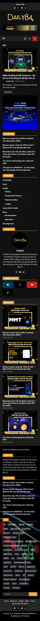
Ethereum (7, 562)
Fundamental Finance (13, 196)
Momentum (8, 575)
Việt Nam (16, 588)
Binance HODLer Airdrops (13, 541)
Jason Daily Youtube (34, 38)
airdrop (21, 525)
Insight (5, 188)
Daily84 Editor (10, 81)
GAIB (5, 567)
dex (13, 558)
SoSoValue (24, 584)
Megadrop (31, 567)
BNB (32, 550)
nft (24, 575)
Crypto (24, 554)
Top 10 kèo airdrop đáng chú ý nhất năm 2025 (20, 423)
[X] (18, 7)
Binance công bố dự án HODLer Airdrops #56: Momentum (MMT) (20, 318)
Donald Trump (22, 558)
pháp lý (31, 575)
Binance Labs (31, 541)
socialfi (6, 584)
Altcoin (30, 525)
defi (31, 554)
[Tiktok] (25, 7)
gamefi (13, 567)
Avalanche (26, 529)
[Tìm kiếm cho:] (16, 594)
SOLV (14, 584)
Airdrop (8, 192)
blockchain (8, 550)
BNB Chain (8, 554)
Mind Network (31, 571)
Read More (8, 92)
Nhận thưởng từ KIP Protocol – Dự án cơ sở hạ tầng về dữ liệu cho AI (20, 60)
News (6, 69)
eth (32, 558)
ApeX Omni (15, 529)
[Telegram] (14, 7)
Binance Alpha (18, 533)
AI (4, 525)
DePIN (6, 558)
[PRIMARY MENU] (25, 38)
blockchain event (21, 550)
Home (6, 601)
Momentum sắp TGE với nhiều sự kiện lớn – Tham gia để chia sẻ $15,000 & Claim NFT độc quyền (19, 154)
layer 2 (21, 567)
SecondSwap (24, 579)
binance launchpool (11, 546)
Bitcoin (24, 546)
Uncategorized (8, 224)
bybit (17, 554)
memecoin (8, 571)
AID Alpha (12, 525)
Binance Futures (10, 537)
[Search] (29, 39)
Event (5, 184)
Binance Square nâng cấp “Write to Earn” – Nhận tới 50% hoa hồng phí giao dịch (20, 352)
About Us (13, 601)
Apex (5, 529)
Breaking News (10, 215)
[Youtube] (21, 7)
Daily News (9, 220)
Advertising (7, 180)
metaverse (19, 571)
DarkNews (14, 616)
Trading (8, 204)
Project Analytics (13, 69)
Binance (7, 533)
